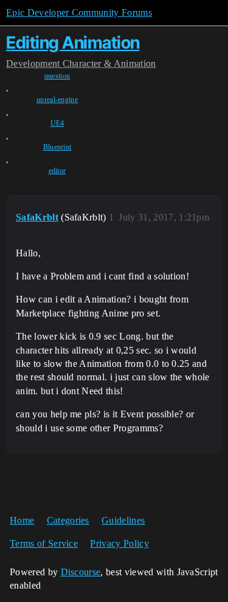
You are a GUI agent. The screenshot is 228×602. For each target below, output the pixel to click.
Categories (68, 520)
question (57, 76)
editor (57, 170)
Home (22, 520)
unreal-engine (57, 99)
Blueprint (57, 147)
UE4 (57, 123)
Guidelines (123, 520)
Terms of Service (44, 543)
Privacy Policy (119, 543)
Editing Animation (73, 42)
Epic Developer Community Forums (79, 12)
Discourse (81, 572)
